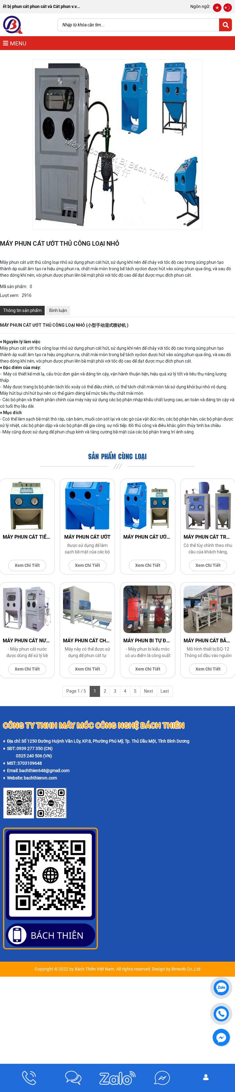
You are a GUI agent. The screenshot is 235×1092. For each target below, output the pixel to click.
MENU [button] (17, 43)
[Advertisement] (117, 1020)
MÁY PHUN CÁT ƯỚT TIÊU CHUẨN (147, 537)
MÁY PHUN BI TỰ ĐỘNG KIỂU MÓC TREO (147, 641)
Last (165, 691)
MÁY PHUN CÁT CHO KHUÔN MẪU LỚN (87, 641)
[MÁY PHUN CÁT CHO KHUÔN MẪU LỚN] (87, 609)
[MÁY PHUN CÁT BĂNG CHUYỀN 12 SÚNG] (208, 609)
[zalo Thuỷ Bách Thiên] (18, 791)
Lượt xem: (9, 295)
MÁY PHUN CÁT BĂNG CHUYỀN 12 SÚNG (208, 641)
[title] (29, 1078)
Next (148, 691)
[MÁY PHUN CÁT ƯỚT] (87, 505)
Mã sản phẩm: (13, 286)
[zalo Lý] (51, 791)
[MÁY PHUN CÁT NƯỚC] (27, 609)
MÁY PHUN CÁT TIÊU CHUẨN (27, 537)
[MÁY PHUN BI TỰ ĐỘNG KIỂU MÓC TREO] (147, 609)
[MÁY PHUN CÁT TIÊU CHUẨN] (27, 505)
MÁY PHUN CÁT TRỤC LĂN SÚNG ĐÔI (208, 537)
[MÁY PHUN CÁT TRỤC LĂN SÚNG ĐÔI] (208, 505)
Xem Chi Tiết (27, 565)
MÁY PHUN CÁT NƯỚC (27, 641)
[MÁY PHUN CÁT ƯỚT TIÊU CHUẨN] (147, 505)
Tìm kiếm (225, 24)
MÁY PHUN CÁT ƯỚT (87, 537)
